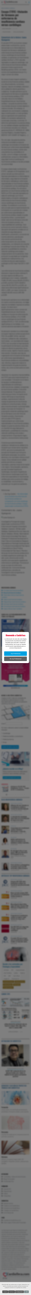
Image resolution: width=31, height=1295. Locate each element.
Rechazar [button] (11, 1291)
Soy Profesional (15, 653)
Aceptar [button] (5, 1291)
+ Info (26, 1291)
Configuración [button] (19, 1291)
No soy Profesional (15, 659)
